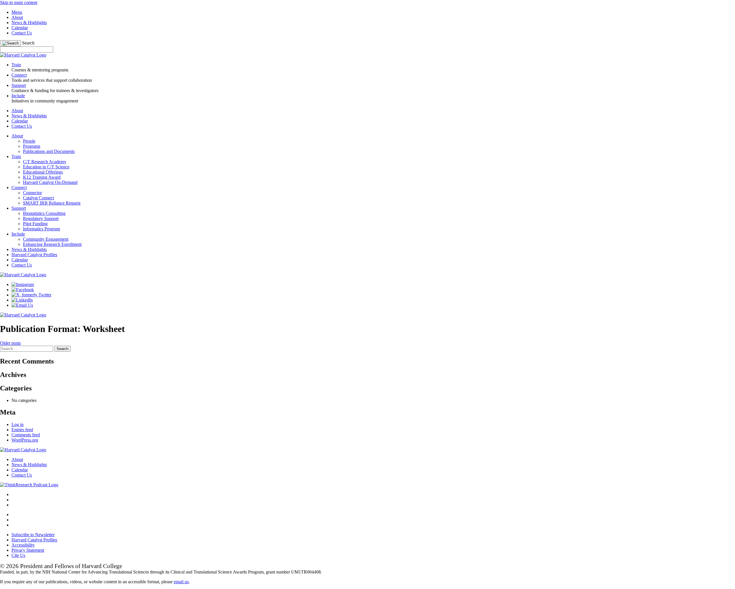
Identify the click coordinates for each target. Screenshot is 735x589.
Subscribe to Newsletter (33, 534)
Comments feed (25, 434)
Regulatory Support (41, 218)
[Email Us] (22, 305)
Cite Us (18, 555)
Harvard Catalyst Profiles (34, 254)
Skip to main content (18, 2)
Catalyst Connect (38, 197)
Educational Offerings (43, 172)
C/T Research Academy (44, 161)
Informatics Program (41, 228)
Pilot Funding (35, 223)
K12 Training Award (42, 177)
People (29, 141)
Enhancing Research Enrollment (52, 244)
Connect (19, 187)
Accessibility (23, 545)
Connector (32, 192)
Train (16, 156)
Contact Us (21, 32)
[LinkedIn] (22, 300)
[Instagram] (22, 284)
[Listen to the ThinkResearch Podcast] (29, 484)
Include (18, 234)
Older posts (10, 343)
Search (28, 42)
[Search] (10, 43)
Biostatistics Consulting (44, 213)
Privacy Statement (27, 550)
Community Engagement (45, 239)
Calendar (19, 27)
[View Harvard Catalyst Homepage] (23, 55)
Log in (17, 424)
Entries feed (22, 429)
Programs (31, 146)
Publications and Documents (49, 151)
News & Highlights (29, 22)
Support (18, 208)
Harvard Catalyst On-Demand (50, 182)
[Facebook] (22, 289)
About (17, 17)
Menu (16, 12)
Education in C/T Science (46, 166)
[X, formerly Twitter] (31, 294)
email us (181, 581)
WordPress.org (24, 440)
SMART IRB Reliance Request (51, 203)
